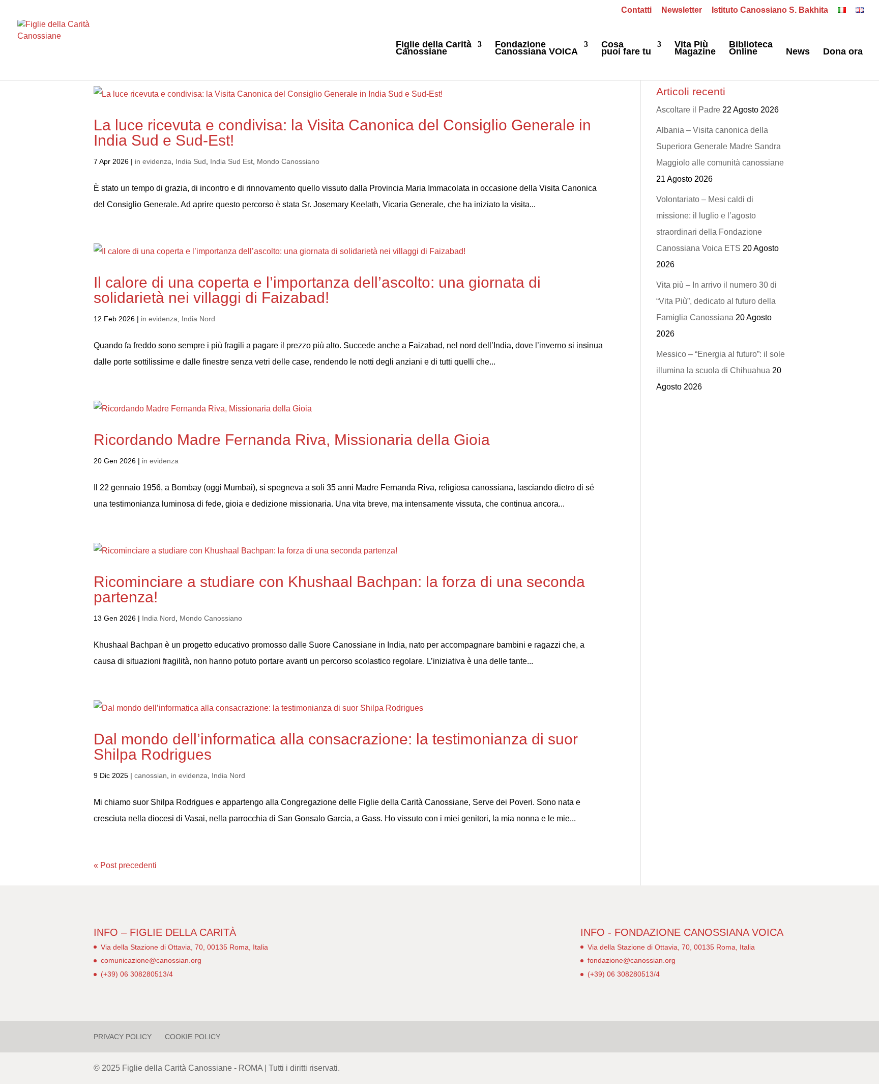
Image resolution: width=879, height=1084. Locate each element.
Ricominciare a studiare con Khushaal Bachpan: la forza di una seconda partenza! (339, 589)
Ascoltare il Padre (688, 109)
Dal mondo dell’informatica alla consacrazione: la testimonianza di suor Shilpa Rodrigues (336, 747)
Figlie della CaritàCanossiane (434, 49)
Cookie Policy (192, 1037)
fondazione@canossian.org (632, 960)
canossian (150, 775)
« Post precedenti (125, 865)
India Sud (190, 161)
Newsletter (681, 10)
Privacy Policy (123, 1037)
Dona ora (843, 52)
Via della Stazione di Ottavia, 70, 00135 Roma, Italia (184, 947)
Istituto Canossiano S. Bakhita (770, 10)
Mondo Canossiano (288, 161)
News (798, 52)
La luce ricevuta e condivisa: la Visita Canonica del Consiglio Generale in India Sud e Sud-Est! (342, 133)
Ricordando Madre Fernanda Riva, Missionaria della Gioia (292, 439)
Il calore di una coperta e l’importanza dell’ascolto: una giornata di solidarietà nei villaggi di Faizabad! (317, 290)
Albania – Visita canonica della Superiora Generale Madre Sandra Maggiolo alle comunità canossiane (720, 146)
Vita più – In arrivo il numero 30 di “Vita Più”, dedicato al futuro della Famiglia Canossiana (716, 301)
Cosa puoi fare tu (626, 49)
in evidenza (153, 161)
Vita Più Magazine (695, 49)
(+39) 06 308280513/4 (137, 974)
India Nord (198, 319)
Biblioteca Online (751, 49)
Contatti (636, 10)
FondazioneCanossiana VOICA (536, 49)
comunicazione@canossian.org (151, 960)
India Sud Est (231, 161)
